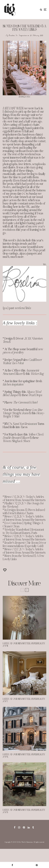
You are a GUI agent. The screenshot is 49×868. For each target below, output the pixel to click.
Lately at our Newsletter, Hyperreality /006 (24, 755)
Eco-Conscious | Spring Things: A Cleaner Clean (23, 524)
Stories (7, 187)
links (19, 240)
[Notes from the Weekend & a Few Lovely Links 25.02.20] (24, 68)
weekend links (23, 308)
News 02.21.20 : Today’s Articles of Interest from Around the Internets (24, 518)
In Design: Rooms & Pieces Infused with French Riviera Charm (24, 511)
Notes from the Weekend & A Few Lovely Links (23, 557)
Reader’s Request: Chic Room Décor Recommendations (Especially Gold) (24, 544)
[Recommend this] (5, 570)
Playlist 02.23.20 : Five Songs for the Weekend (23, 505)
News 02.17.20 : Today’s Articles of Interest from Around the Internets (24, 551)
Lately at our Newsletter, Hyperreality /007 (24, 700)
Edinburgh (9, 111)
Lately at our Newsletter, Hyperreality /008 (24, 644)
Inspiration (23, 35)
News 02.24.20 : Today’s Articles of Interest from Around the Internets (24, 498)
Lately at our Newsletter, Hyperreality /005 (24, 811)
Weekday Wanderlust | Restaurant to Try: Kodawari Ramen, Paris (23, 531)
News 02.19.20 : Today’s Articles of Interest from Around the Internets (24, 538)
